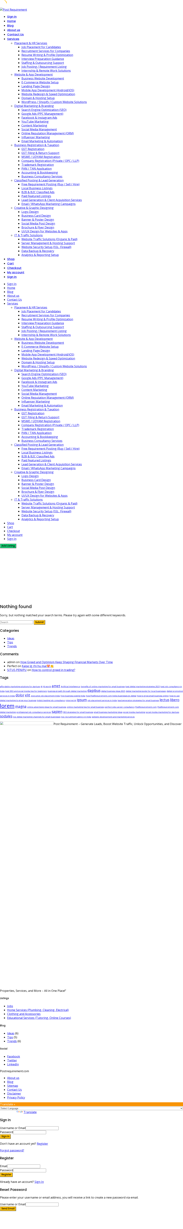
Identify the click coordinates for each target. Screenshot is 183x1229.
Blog (10, 26)
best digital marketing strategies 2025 (142, 686)
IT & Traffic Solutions (28, 235)
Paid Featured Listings (36, 196)
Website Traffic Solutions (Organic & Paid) (49, 239)
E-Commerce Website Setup (40, 82)
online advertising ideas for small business (46, 707)
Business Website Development (42, 78)
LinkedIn (13, 1064)
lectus (164, 700)
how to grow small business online (153, 696)
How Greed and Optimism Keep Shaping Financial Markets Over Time (66, 662)
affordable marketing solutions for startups (20, 686)
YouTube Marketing (35, 122)
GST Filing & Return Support (40, 153)
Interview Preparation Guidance (42, 59)
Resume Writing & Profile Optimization (47, 55)
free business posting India (73, 696)
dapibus (93, 690)
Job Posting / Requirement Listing (44, 67)
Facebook (13, 1056)
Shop (11, 259)
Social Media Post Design (38, 223)
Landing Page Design (35, 86)
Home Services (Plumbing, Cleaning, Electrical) (38, 1010)
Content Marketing (34, 125)
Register (42, 1144)
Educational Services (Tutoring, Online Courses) (39, 1018)
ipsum (82, 700)
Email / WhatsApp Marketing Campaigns (48, 204)
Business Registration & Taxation (36, 145)
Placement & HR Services (30, 43)
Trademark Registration (37, 165)
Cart (10, 263)
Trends (12, 646)
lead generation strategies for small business (138, 700)
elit (27, 695)
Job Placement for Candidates (41, 47)
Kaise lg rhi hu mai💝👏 (38, 666)
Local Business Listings (37, 188)
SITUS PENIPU (17, 670)
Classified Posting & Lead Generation (39, 180)
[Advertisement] (91, 575)
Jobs (10, 1006)
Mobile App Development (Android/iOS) (47, 90)
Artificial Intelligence (70, 686)
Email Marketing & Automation (42, 141)
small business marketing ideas (108, 712)
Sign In (39, 1182)
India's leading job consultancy (51, 700)
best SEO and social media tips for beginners (26, 691)
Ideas (10, 638)
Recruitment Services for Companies (45, 51)
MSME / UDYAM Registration (40, 157)
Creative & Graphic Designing (34, 208)
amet (56, 686)
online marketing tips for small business (85, 707)
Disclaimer (14, 1094)
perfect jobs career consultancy (120, 707)
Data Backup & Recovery (37, 251)
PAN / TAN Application (36, 169)
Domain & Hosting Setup (38, 98)
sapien (57, 711)
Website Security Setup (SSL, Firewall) (46, 247)
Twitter (12, 1060)
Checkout (14, 268)
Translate (30, 1112)
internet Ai (71, 700)
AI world (47, 686)
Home (11, 21)
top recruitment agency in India (76, 717)
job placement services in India (102, 700)
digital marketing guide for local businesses (146, 691)
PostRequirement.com (146, 707)
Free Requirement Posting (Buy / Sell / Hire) (50, 184)
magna (20, 706)
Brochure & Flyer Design (37, 227)
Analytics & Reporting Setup (40, 255)
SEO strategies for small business (78, 712)
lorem (7, 705)
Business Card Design (36, 216)
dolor (20, 695)
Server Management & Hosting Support (48, 243)
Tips (10, 642)
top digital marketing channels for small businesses (36, 717)
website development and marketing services (113, 717)
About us (13, 30)
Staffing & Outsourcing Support (42, 63)
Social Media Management (39, 129)
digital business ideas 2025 (113, 691)
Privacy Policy (16, 1097)
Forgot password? (12, 1150)
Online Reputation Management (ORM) (47, 133)
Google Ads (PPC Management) (42, 114)
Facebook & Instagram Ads (39, 118)
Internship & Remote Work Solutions (46, 71)
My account (15, 272)
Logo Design (30, 212)
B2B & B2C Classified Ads (38, 192)
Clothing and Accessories (24, 1014)
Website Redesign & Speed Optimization (48, 94)
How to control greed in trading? (53, 670)
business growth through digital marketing (67, 691)
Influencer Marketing (35, 137)
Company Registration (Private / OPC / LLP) (50, 161)
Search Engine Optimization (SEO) (43, 110)
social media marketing (134, 712)
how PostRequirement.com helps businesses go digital (111, 696)
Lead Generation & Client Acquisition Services (51, 200)
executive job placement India (45, 696)
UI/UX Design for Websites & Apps (44, 231)
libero (174, 700)
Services (13, 39)
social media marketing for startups (162, 712)
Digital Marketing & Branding (34, 106)
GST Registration (32, 149)
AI (42, 686)
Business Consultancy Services (41, 176)
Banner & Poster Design (37, 220)
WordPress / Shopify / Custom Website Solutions (54, 102)
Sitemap (12, 1086)
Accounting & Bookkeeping (39, 172)
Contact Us (15, 34)
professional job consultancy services (33, 712)
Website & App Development (33, 74)
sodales (6, 716)
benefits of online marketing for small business (103, 686)
